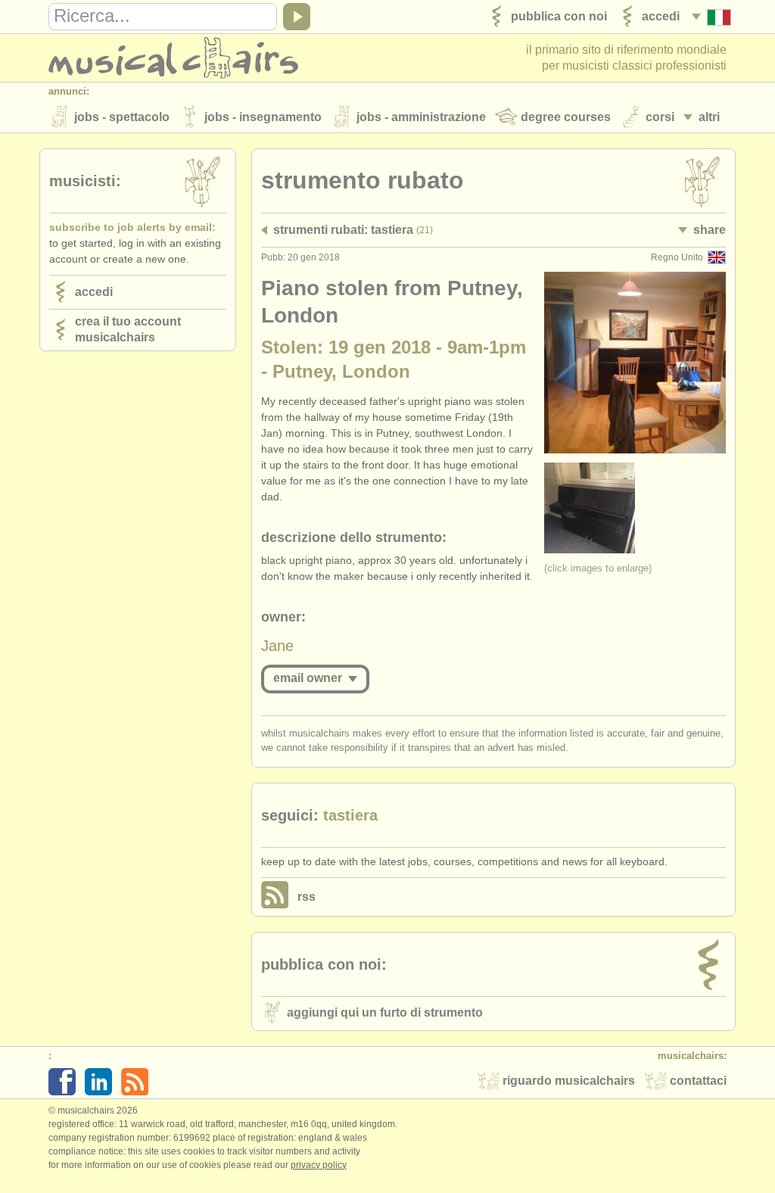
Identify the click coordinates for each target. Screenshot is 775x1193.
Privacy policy (319, 1165)
